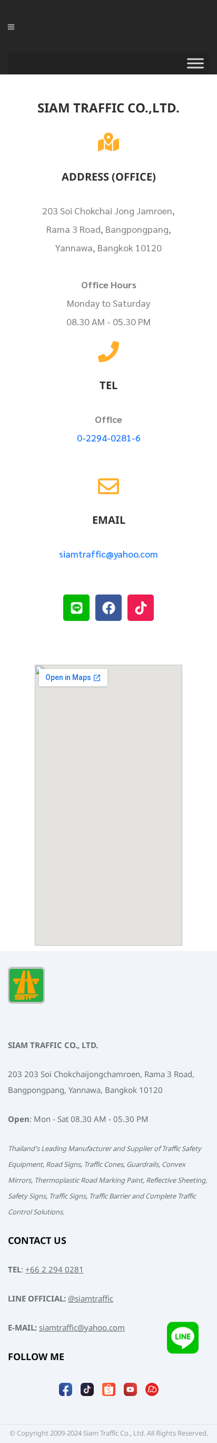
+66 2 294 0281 (54, 1270)
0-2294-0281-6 (109, 437)
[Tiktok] (140, 608)
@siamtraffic (90, 1299)
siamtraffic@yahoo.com (108, 554)
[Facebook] (108, 608)
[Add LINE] (183, 1342)
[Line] (76, 608)
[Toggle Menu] (195, 63)
